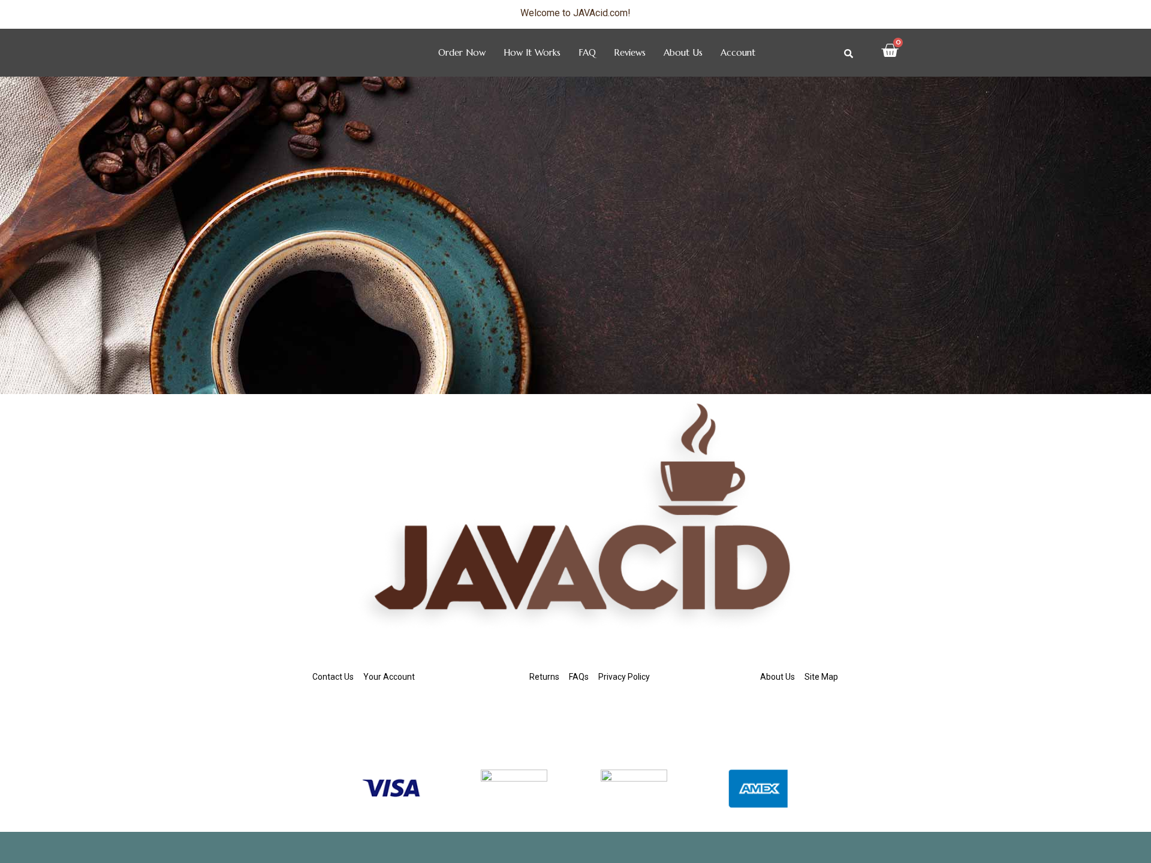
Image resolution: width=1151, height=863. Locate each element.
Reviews (630, 52)
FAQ (587, 52)
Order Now (462, 52)
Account (738, 52)
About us (683, 52)
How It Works (532, 52)
